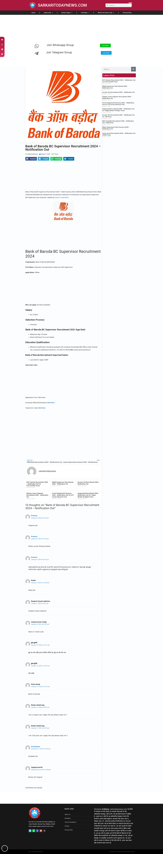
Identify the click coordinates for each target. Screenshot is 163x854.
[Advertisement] (56, 29)
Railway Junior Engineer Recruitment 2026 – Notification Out (37, 495)
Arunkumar (35, 746)
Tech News (84, 12)
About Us (67, 814)
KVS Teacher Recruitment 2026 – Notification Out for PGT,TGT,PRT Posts (37, 484)
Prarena (34, 516)
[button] (31, 159)
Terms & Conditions (70, 822)
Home (33, 12)
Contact (67, 826)
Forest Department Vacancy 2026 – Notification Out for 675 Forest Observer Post (62, 495)
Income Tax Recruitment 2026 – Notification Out (118, 92)
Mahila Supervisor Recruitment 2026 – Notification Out (62, 483)
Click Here (42, 397)
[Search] (133, 69)
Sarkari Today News (62, 197)
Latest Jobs (47, 12)
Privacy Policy (127, 12)
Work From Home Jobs (105, 12)
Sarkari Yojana (65, 12)
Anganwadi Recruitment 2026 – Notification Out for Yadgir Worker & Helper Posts (88, 495)
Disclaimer (68, 818)
